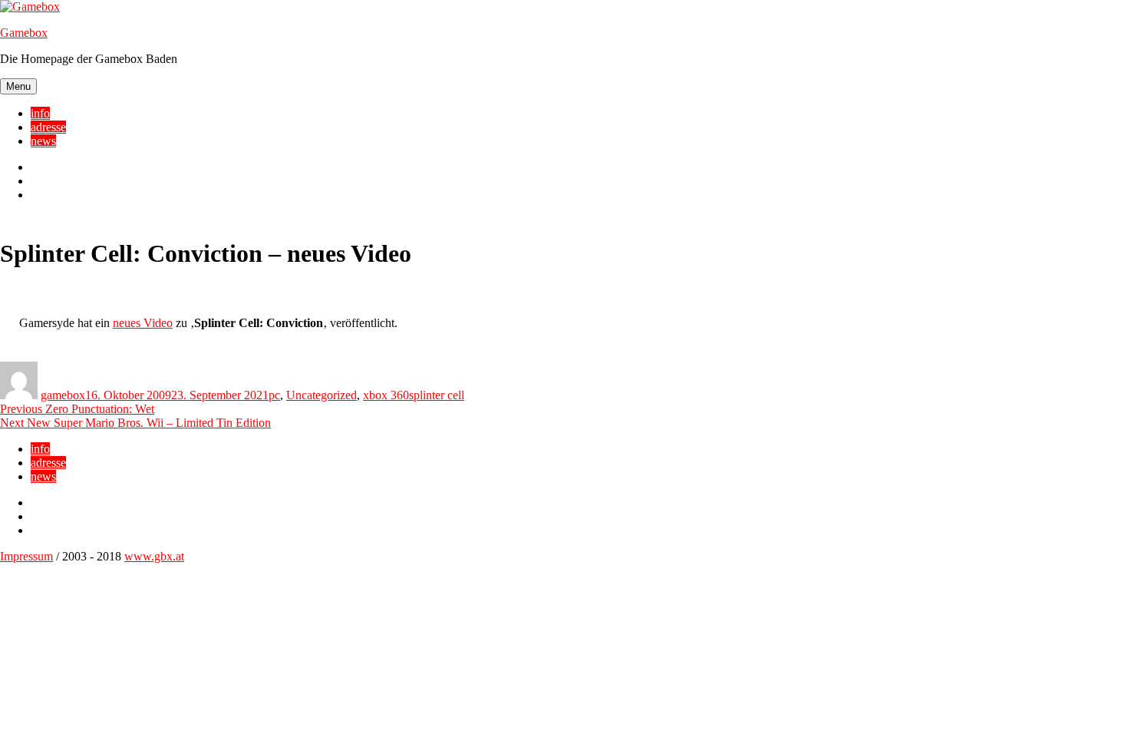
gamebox (63, 395)
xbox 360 (386, 395)
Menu (18, 86)
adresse (48, 127)
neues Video (143, 322)
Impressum (26, 556)
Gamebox (24, 32)
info (40, 113)
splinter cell (436, 395)
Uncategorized (321, 395)
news (43, 140)
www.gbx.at (154, 556)
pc (274, 395)
